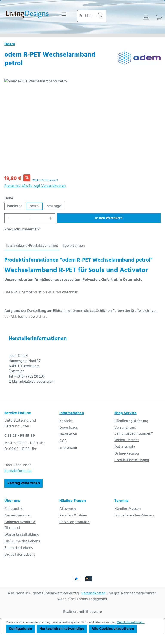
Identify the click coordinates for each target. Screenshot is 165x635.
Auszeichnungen (18, 515)
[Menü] (64, 14)
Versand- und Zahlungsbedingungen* (133, 431)
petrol (35, 206)
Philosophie (13, 509)
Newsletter (68, 434)
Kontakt (66, 421)
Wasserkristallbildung (21, 535)
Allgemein (67, 509)
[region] (82, 125)
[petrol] (82, 125)
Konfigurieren (20, 629)
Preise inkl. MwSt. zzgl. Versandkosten (35, 186)
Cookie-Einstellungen (131, 460)
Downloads (68, 428)
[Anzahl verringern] (8, 218)
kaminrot (14, 206)
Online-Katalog (126, 453)
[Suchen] (99, 16)
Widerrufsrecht (126, 440)
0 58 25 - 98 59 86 (19, 436)
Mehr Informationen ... (131, 622)
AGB (63, 441)
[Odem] (139, 60)
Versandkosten (93, 593)
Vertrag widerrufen (23, 483)
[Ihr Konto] (146, 16)
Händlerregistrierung (131, 421)
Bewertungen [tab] (74, 246)
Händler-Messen (127, 509)
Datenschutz (124, 447)
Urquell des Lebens (19, 555)
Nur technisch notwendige (61, 629)
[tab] (31, 246)
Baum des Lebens (18, 548)
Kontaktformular (18, 471)
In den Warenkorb (109, 218)
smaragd (54, 206)
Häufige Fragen (72, 501)
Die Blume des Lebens (22, 541)
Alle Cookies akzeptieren (113, 629)
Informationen (71, 413)
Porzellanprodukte (74, 522)
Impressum (68, 448)
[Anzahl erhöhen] (50, 218)
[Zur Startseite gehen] (27, 15)
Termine (121, 501)
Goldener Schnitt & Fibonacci (20, 525)
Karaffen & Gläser (73, 515)
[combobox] (85, 16)
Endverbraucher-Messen (134, 515)
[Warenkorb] (158, 16)
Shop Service (125, 413)
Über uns (12, 501)
